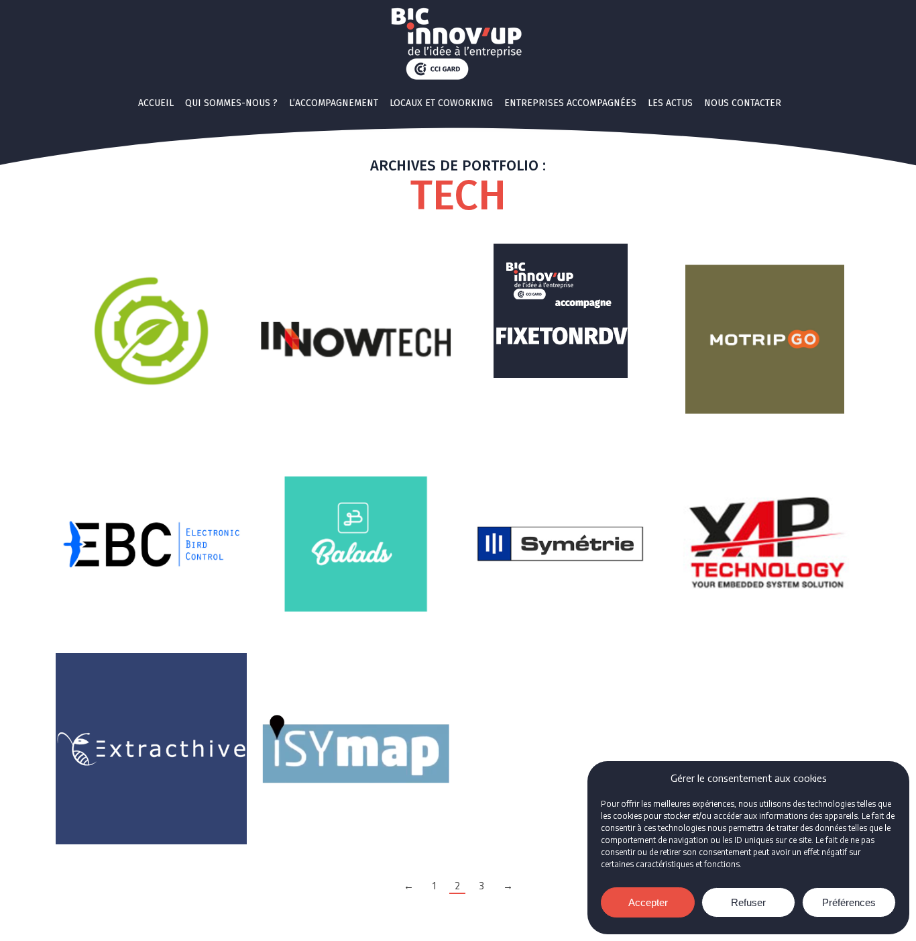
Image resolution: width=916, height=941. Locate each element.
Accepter (648, 902)
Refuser (748, 902)
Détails (151, 339)
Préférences (849, 902)
